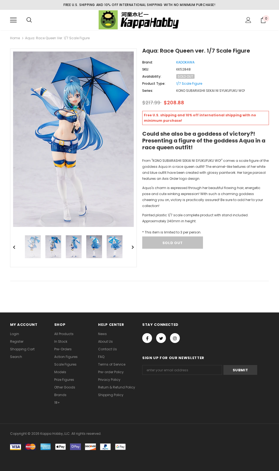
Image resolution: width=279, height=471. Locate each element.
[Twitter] (161, 338)
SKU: (145, 69)
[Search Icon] (29, 20)
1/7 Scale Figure (189, 83)
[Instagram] (175, 338)
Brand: (147, 62)
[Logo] (139, 19)
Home (15, 38)
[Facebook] (147, 338)
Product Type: (153, 83)
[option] (73, 139)
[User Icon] (248, 20)
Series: (147, 90)
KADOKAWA (185, 62)
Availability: (151, 76)
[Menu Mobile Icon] (13, 20)
